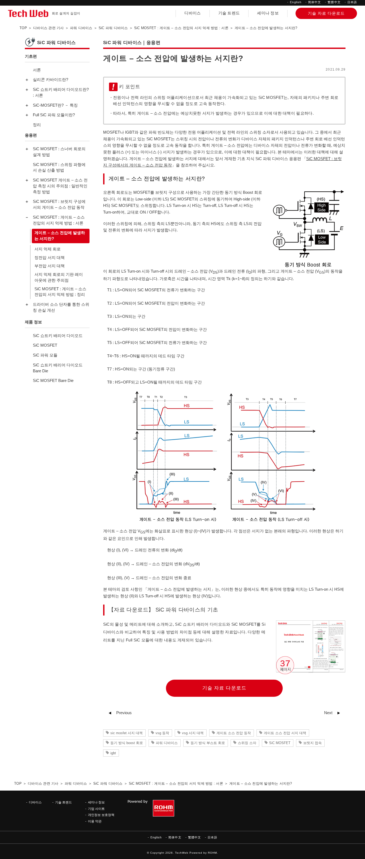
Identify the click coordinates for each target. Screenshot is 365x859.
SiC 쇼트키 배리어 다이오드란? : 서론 (61, 92)
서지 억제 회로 (47, 249)
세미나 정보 (268, 13)
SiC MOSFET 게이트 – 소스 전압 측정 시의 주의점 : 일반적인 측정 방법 (60, 186)
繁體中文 (334, 2)
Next (328, 713)
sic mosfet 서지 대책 (126, 733)
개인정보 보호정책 (101, 815)
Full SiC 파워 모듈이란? (54, 115)
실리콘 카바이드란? (50, 80)
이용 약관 (95, 821)
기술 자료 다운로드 (224, 688)
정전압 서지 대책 (49, 257)
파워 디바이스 (167, 743)
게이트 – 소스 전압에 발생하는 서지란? (59, 236)
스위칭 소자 (247, 743)
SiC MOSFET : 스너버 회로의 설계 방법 (59, 152)
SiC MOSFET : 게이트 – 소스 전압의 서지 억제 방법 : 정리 (60, 292)
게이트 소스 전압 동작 (233, 733)
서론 (37, 70)
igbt (113, 753)
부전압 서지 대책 (49, 266)
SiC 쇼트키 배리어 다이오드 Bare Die (58, 368)
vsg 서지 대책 (193, 733)
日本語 (352, 2)
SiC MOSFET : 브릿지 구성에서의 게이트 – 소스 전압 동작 (59, 204)
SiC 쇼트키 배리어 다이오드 (58, 335)
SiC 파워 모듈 (45, 355)
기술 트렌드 (229, 13)
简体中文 (314, 2)
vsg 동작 (162, 733)
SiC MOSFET (279, 743)
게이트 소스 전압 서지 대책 (285, 733)
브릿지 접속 (312, 743)
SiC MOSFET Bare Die (53, 380)
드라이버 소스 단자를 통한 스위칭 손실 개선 (61, 307)
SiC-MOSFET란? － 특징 (55, 105)
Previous (124, 713)
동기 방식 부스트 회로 (208, 743)
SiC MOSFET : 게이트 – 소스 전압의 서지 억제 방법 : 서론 (59, 220)
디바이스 (192, 13)
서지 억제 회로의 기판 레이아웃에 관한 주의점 (58, 277)
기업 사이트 (96, 808)
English (295, 2)
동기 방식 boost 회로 (126, 743)
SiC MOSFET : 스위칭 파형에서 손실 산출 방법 (59, 167)
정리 (37, 125)
